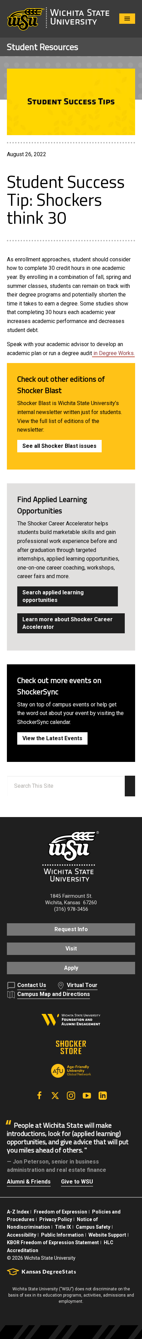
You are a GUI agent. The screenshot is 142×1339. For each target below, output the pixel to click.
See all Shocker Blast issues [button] (59, 446)
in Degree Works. (113, 353)
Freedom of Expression (60, 1212)
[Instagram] (71, 1095)
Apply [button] (71, 968)
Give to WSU (77, 1181)
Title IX (63, 1227)
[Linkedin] (103, 1095)
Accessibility (21, 1235)
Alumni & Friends (29, 1181)
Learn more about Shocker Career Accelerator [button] (67, 623)
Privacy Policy (55, 1219)
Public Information (62, 1235)
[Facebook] (39, 1095)
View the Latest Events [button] (52, 738)
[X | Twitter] (55, 1095)
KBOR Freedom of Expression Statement (53, 1242)
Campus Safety (93, 1227)
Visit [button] (71, 948)
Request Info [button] (71, 929)
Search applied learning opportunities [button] (53, 596)
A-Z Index (18, 1212)
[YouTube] (87, 1095)
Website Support (107, 1235)
